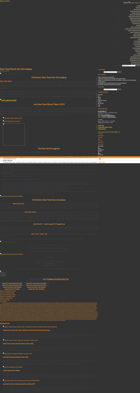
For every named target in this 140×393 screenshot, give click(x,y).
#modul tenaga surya (93, 311)
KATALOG (101, 125)
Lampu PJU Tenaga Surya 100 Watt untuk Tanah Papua (111, 78)
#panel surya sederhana (66, 314)
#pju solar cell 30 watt (39, 315)
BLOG (138, 53)
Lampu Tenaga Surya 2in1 (134, 30)
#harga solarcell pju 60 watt (44, 309)
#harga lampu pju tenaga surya (79, 304)
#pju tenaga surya (55, 316)
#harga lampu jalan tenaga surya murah (65, 304)
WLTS (37, 234)
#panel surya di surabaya (22, 314)
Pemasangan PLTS (135, 62)
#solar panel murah (77, 319)
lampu (99, 97)
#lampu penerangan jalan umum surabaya (73, 310)
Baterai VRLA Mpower (135, 14)
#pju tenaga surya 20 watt (76, 316)
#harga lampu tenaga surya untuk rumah (46, 305)
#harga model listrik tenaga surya (77, 305)
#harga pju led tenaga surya (52, 307)
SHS (46, 234)
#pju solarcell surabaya (41, 316)
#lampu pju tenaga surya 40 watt (26, 311)
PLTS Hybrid (137, 41)
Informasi (2, 70)
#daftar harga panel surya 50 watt (63, 302)
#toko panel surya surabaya (59, 320)
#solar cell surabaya (89, 317)
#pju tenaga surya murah (54, 317)
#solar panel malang (69, 319)
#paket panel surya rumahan (32, 312)
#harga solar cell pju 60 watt (17, 309)
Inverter (138, 25)
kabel (99, 99)
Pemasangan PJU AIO (135, 58)
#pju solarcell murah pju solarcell (29, 316)
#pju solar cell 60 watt (57, 315)
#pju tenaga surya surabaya (65, 317)
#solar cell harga (81, 317)
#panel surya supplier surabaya (78, 314)
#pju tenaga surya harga (43, 317)
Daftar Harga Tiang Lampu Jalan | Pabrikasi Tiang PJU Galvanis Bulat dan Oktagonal (26, 330)
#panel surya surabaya (90, 314)
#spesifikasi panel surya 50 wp (19, 320)
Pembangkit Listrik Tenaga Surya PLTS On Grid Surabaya (112, 83)
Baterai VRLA (137, 9)
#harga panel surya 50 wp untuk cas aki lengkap (10, 307)
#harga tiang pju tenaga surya (57, 309)
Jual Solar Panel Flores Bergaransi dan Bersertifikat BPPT (19, 384)
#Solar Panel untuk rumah (7, 320)
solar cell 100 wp (102, 100)
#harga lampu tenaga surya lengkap (15, 305)
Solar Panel (137, 49)
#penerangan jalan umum (13, 315)
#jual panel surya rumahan (80, 309)
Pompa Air (137, 46)
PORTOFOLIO (136, 55)
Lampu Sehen (137, 34)
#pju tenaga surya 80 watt (32, 317)
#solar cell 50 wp (74, 317)
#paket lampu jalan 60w (5, 312)
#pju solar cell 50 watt (48, 315)
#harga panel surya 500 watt (26, 307)
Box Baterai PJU (136, 23)
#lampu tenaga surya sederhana (68, 311)
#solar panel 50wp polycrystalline (33, 319)
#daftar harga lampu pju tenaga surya (47, 302)
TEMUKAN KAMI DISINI (105, 127)
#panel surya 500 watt (4, 314)
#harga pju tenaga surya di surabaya (90, 307)
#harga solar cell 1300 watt (5, 309)
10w (99, 106)
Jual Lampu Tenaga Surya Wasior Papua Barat (109, 84)
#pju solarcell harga (9, 316)
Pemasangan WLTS (135, 64)
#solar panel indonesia (59, 319)
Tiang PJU (137, 51)
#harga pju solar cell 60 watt (64, 307)
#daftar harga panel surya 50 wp (76, 302)
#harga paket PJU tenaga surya (32, 306)
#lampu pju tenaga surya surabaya (54, 311)
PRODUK (138, 7)
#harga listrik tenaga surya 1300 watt (62, 305)
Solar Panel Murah (6, 81)
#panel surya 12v (83, 312)
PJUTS (42, 234)
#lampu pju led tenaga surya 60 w (12, 311)
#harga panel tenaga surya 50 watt (39, 307)
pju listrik (100, 94)
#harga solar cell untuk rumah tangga (31, 309)
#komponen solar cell (7, 310)
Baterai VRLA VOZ (135, 21)
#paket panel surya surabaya (44, 312)
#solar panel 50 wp (11, 319)
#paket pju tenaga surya (74, 312)
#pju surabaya (49, 316)
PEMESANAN (102, 129)
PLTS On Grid (137, 44)
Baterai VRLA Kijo (136, 13)
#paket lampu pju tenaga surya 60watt (18, 312)
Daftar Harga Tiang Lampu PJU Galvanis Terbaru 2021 (18, 343)
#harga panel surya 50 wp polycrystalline (72, 306)
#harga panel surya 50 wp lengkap (57, 306)
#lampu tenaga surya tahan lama (82, 311)
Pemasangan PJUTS (135, 56)
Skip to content (5, 1)
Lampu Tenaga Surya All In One (132, 28)
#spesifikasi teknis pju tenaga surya (33, 320)
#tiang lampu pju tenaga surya (47, 320)
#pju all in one (22, 315)
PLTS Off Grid (137, 42)
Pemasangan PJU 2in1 (135, 60)
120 (99, 104)
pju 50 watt (101, 103)
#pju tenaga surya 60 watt (22, 317)
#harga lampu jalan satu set (50, 304)
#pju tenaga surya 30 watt (87, 316)
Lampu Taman (136, 35)
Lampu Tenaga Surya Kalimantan (106, 77)
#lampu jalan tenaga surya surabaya (56, 310)
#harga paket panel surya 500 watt (7, 306)
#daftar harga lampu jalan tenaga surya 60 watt (30, 302)
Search (119, 89)
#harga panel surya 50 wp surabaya (88, 306)
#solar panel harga (44, 319)
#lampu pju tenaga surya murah (40, 311)
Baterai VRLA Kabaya (135, 11)
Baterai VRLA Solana (135, 20)
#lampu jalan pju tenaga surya (18, 310)
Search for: (100, 89)
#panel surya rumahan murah (55, 314)
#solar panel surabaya (86, 319)
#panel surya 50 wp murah (92, 312)
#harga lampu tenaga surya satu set (30, 305)
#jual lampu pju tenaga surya (69, 309)
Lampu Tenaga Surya (135, 32)
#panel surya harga (32, 314)
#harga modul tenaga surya (90, 305)
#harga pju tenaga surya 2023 (76, 307)
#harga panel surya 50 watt (44, 306)
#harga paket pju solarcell (20, 306)
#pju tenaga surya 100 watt (65, 316)
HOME (138, 6)
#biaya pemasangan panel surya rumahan (11, 302)
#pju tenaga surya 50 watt (11, 317)
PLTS (139, 39)
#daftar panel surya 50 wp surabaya (26, 304)
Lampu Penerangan (135, 27)
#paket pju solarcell (65, 312)
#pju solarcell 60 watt (86, 315)
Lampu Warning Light (135, 37)
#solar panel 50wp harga (21, 319)
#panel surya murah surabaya (42, 314)
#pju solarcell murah (17, 316)
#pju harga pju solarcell (30, 315)
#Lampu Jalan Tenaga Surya (30, 310)
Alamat (99, 102)
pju (99, 96)
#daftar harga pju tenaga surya (12, 304)
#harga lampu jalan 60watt (39, 304)
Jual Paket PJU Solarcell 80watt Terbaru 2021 (15, 357)
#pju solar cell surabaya (76, 315)
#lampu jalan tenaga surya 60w (42, 310)
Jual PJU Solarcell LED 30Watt (11, 370)
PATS (33, 234)
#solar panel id (51, 319)
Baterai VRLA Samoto (135, 18)
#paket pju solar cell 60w (55, 312)
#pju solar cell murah (67, 315)
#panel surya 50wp (13, 314)
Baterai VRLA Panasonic (134, 16)
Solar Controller (136, 48)
